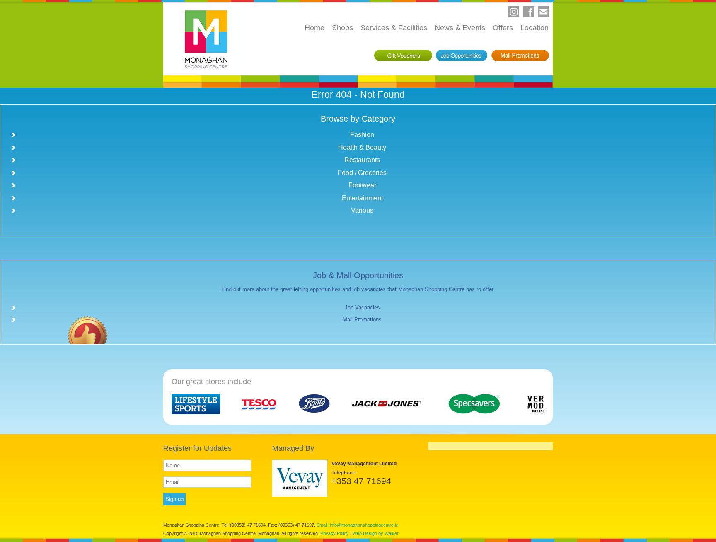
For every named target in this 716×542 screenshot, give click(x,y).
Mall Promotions (362, 319)
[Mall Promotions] (520, 55)
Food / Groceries (362, 172)
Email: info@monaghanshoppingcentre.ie (357, 525)
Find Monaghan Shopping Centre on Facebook (529, 12)
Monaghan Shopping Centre (206, 38)
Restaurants (362, 159)
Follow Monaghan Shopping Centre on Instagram (514, 12)
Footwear (362, 185)
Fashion (362, 134)
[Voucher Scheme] (403, 55)
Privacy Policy (334, 533)
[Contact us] (543, 12)
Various (362, 210)
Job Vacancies (362, 307)
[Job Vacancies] (462, 55)
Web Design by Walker (376, 533)
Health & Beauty (362, 147)
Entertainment (362, 198)
